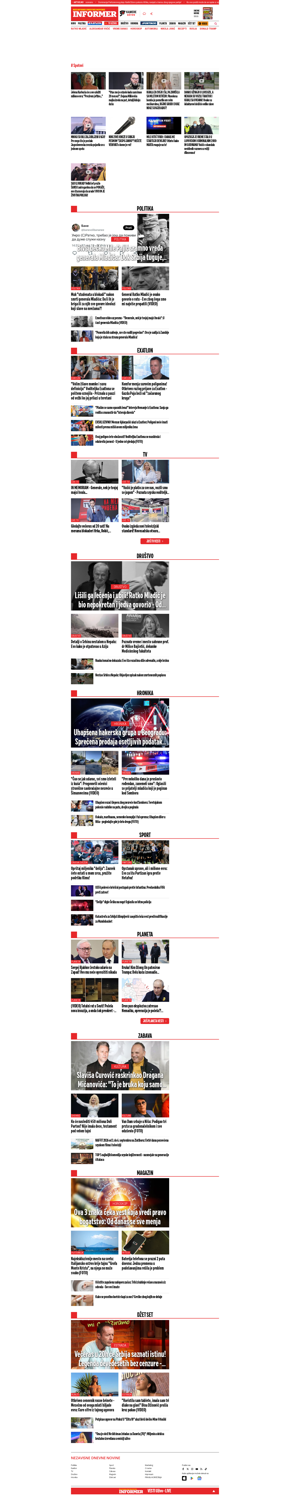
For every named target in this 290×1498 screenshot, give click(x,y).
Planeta (163, 23)
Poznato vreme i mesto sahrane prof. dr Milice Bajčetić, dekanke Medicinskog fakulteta (145, 647)
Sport (111, 1465)
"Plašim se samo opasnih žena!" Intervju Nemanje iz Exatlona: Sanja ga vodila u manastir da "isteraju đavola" (131, 410)
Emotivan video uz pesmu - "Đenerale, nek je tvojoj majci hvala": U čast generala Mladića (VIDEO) (129, 320)
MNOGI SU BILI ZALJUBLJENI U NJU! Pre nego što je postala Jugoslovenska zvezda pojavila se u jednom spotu (88, 143)
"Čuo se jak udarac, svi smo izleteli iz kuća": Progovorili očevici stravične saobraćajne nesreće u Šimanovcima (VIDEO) (93, 786)
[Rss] (201, 1469)
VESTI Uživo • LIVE (159, 1491)
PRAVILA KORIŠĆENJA (153, 1477)
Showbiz (76, 1115)
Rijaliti (75, 1394)
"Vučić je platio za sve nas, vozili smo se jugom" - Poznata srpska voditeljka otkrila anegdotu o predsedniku (145, 490)
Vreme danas (120, 28)
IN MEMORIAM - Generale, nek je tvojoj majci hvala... (94, 490)
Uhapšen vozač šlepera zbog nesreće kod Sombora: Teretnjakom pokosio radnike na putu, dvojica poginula (128, 805)
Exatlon (76, 378)
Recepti (182, 28)
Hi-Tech (126, 1252)
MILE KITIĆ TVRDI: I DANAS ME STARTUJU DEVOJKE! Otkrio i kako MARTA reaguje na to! (163, 141)
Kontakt (148, 1471)
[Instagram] (192, 1469)
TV (72, 1471)
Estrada (120, 1345)
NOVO (73, 23)
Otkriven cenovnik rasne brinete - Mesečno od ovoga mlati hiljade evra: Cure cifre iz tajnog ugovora (92, 1405)
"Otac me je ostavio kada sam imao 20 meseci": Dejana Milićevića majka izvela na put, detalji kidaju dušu (125, 98)
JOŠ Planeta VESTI (153, 1021)
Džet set (191, 23)
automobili (151, 28)
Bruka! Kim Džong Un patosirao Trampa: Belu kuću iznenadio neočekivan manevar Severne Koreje (144, 970)
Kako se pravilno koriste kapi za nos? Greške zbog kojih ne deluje (128, 1297)
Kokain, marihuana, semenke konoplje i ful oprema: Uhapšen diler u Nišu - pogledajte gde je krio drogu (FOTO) (130, 819)
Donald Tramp (208, 28)
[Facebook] (183, 1469)
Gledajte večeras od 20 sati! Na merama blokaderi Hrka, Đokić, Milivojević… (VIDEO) (90, 529)
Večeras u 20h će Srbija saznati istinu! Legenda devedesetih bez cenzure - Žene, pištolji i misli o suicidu (120, 1359)
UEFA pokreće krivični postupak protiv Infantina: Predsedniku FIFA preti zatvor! (130, 890)
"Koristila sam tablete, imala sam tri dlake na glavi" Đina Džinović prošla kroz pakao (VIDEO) (145, 1405)
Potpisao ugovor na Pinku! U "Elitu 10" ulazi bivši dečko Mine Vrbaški (130, 1420)
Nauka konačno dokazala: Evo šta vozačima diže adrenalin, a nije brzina (132, 661)
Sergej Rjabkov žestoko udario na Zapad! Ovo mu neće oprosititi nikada (94, 970)
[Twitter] (188, 1469)
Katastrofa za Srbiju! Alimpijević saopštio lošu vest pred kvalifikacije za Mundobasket (131, 919)
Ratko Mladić (79, 28)
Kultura (120, 1066)
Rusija (193, 28)
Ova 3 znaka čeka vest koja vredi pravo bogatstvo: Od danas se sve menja (120, 1217)
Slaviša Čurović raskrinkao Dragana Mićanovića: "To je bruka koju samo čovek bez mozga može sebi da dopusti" (120, 1080)
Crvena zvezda (79, 862)
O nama (148, 1468)
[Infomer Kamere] (130, 13)
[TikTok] (206, 1469)
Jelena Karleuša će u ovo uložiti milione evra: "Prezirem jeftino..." (87, 94)
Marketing (149, 1465)
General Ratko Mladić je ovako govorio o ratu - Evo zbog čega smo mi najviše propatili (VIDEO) (144, 299)
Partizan (126, 862)
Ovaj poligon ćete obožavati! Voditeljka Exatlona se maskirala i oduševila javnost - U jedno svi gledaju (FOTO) (128, 439)
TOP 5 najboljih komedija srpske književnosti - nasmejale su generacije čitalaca (132, 1157)
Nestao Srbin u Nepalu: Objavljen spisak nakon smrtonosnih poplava (130, 675)
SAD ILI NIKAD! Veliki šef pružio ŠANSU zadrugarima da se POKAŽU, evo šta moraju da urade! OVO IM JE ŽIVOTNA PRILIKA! (88, 189)
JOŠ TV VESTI (153, 541)
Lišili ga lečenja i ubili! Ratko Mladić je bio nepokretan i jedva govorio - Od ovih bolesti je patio (120, 601)
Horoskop (136, 28)
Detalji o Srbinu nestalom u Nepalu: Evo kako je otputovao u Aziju (94, 644)
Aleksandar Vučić (99, 28)
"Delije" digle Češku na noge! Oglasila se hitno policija (123, 902)
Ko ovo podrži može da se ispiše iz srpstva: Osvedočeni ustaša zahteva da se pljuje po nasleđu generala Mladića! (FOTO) (176, 2)
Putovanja (77, 1252)
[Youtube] (197, 1469)
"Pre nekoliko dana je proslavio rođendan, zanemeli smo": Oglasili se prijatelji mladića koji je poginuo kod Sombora (144, 786)
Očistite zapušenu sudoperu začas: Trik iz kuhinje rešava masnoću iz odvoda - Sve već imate (130, 1285)
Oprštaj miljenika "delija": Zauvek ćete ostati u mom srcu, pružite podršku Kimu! (93, 873)
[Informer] (144, 14)
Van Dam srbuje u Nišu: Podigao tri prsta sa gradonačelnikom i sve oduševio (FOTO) (144, 1126)
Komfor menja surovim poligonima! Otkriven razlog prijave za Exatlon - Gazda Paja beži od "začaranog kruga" (144, 391)
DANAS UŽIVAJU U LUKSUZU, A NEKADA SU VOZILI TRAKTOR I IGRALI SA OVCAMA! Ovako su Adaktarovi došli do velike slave (199, 98)
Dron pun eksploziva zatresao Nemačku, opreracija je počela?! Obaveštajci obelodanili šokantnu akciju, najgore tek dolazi (142, 1008)
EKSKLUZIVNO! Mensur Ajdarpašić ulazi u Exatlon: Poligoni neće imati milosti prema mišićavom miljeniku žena (131, 424)
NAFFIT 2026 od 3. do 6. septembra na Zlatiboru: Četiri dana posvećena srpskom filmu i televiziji (132, 1143)
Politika (81, 23)
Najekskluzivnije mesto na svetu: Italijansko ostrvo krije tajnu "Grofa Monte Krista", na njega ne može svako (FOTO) (94, 1266)
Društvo (124, 23)
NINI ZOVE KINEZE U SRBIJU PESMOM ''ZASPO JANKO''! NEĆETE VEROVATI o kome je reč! (125, 141)
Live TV (75, 481)
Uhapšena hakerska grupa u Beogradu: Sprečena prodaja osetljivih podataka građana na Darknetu (120, 738)
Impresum (149, 1474)
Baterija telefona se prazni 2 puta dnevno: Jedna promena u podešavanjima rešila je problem (143, 1264)
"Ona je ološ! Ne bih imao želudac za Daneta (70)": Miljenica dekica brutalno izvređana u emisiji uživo (129, 1436)
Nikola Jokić (168, 28)
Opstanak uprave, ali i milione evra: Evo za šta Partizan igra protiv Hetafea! (144, 873)
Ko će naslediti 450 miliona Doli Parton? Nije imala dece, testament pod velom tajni (94, 1126)
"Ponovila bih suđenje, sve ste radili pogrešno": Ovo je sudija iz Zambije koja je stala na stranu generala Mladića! (132, 335)
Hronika (134, 23)
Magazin (182, 23)
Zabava (172, 23)
